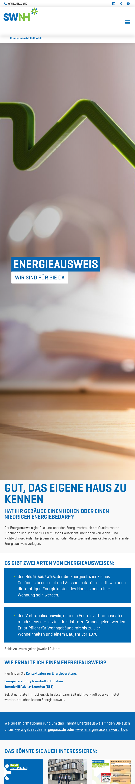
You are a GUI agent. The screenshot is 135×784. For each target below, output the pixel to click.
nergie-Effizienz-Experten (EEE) (29, 686)
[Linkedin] (114, 3)
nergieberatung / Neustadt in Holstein (34, 681)
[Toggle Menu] (127, 22)
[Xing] (121, 3)
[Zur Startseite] (30, 14)
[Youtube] (128, 3)
